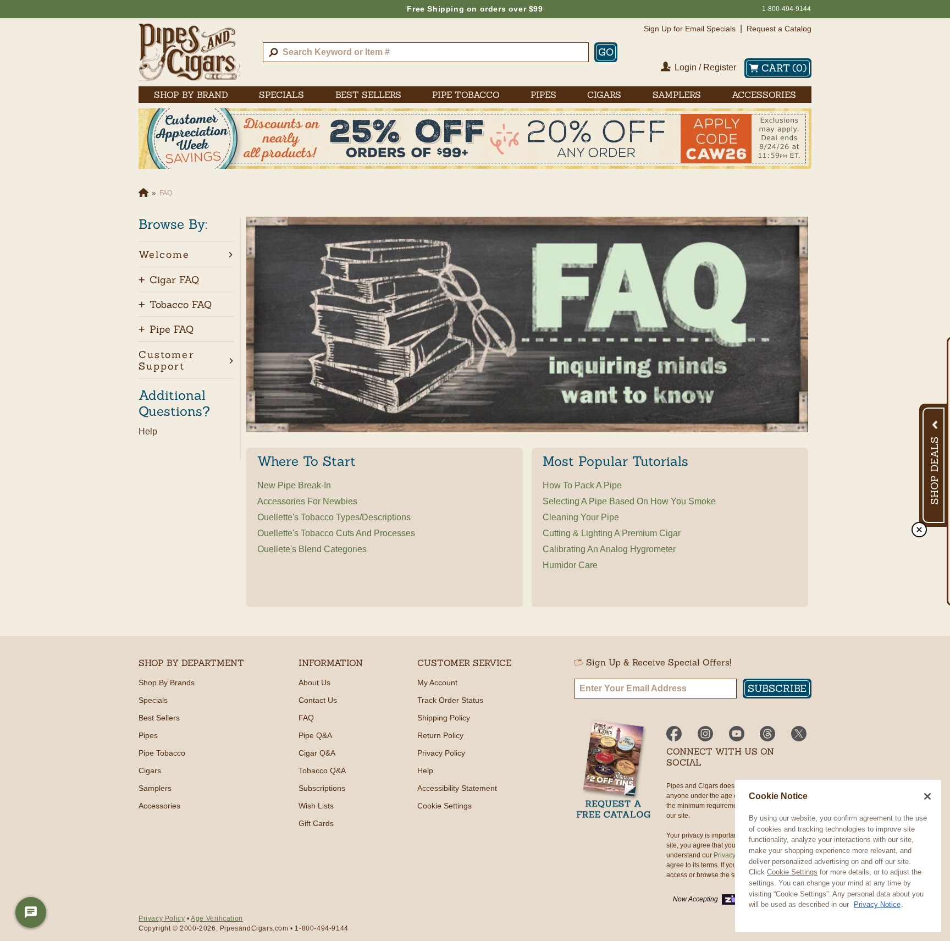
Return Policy (440, 735)
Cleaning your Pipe (581, 517)
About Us (314, 682)
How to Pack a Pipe (582, 485)
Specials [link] (281, 94)
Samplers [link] (677, 94)
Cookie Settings (792, 872)
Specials (153, 700)
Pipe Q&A (315, 735)
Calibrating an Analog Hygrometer (609, 549)
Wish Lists (316, 805)
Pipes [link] (543, 94)
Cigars (150, 770)
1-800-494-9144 (786, 9)
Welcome (164, 254)
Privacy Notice (877, 904)
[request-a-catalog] (613, 770)
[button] (186, 254)
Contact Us (318, 700)
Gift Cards (316, 823)
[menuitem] (191, 94)
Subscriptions (322, 788)
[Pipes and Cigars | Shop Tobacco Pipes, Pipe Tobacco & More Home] (189, 52)
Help (148, 431)
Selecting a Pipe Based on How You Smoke (629, 501)
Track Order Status (450, 700)
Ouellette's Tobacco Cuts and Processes (336, 533)
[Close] (927, 796)
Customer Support (167, 360)
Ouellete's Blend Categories (312, 549)
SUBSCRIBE (777, 688)
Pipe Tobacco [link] (466, 94)
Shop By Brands (167, 682)
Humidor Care (570, 565)
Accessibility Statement (457, 788)
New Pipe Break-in (294, 485)
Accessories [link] (764, 94)
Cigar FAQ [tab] (174, 279)
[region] (838, 856)
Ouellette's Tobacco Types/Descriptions (334, 517)
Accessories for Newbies (307, 501)
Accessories (159, 805)
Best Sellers (159, 717)
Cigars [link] (604, 94)
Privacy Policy (441, 753)
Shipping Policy (443, 717)
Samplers (155, 788)
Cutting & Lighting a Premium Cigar (612, 533)
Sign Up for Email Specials (690, 28)
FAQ (306, 717)
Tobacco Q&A (322, 770)
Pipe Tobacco (162, 753)
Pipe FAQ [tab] (172, 329)
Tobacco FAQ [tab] (181, 304)
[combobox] (426, 52)
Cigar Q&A (317, 753)
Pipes (148, 735)
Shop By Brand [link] (191, 94)
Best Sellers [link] (368, 94)
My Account (437, 682)
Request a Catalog (779, 28)
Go (606, 52)
